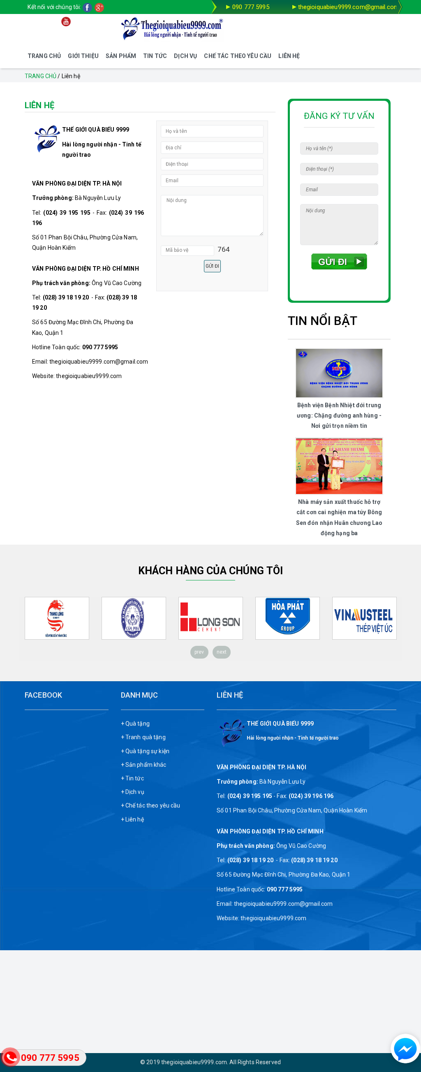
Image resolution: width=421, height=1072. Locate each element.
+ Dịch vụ (132, 792)
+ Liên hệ (132, 819)
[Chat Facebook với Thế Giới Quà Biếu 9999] (402, 1049)
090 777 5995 (250, 7)
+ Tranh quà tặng (143, 737)
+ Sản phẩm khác (144, 764)
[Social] (89, 7)
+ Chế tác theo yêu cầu (150, 805)
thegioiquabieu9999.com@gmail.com (348, 7)
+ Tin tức (132, 778)
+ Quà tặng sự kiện (145, 751)
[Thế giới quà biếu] (172, 29)
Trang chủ (40, 76)
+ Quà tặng (135, 723)
